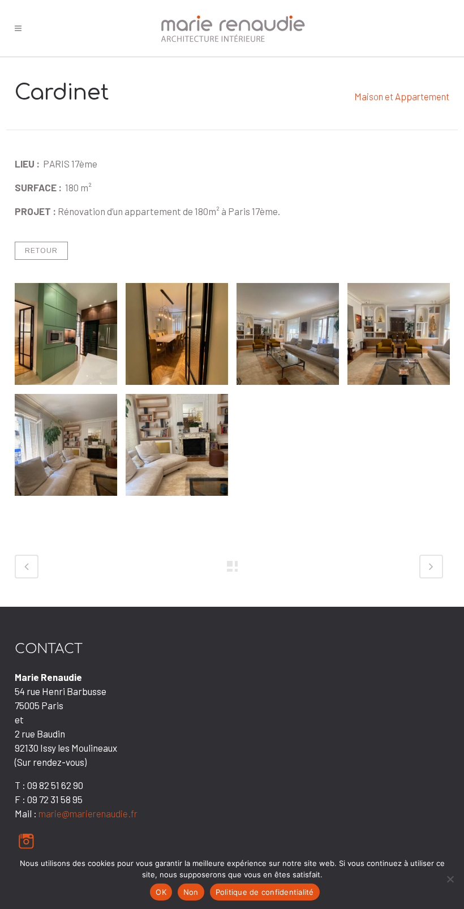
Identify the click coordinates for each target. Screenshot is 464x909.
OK (161, 892)
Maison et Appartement (401, 96)
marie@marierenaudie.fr (88, 813)
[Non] (450, 879)
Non (191, 892)
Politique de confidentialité (265, 892)
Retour (41, 251)
